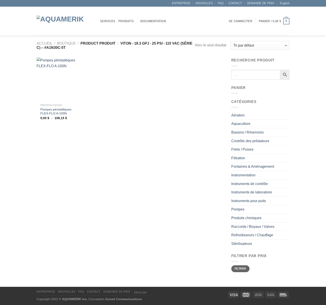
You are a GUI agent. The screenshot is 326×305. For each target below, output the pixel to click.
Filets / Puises (242, 149)
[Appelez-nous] (47, 3)
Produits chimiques (246, 218)
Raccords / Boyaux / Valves (252, 226)
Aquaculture (240, 124)
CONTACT (235, 3)
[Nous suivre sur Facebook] (38, 3)
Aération (238, 115)
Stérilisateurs (241, 244)
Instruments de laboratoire (251, 192)
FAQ (221, 3)
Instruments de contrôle (249, 184)
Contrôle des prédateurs (250, 141)
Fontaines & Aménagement (252, 166)
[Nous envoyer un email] (43, 3)
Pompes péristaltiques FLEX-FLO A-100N (55, 111)
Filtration (238, 158)
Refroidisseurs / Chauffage (252, 235)
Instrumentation (243, 175)
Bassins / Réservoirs (247, 132)
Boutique (66, 43)
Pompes (237, 209)
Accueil (44, 43)
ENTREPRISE (181, 3)
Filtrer (240, 268)
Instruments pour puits (248, 201)
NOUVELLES (204, 3)
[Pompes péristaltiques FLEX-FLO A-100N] (58, 79)
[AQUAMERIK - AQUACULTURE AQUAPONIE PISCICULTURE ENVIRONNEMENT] (65, 21)
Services (107, 21)
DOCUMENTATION (153, 21)
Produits (126, 21)
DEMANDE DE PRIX (260, 3)
